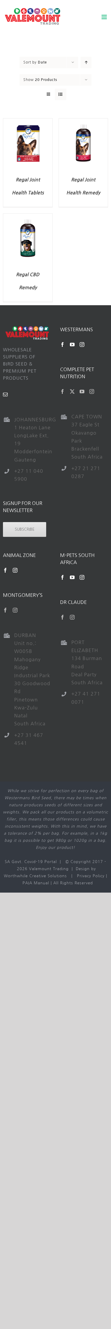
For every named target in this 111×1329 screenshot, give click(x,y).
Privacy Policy (90, 876)
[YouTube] (72, 344)
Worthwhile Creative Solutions (35, 876)
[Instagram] (82, 344)
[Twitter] (72, 391)
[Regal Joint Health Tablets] (27, 122)
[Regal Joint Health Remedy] (83, 122)
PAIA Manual (35, 883)
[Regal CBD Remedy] (27, 217)
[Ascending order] (86, 62)
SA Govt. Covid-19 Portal (31, 862)
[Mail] (5, 394)
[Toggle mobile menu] (105, 17)
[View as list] (60, 94)
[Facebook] (62, 344)
